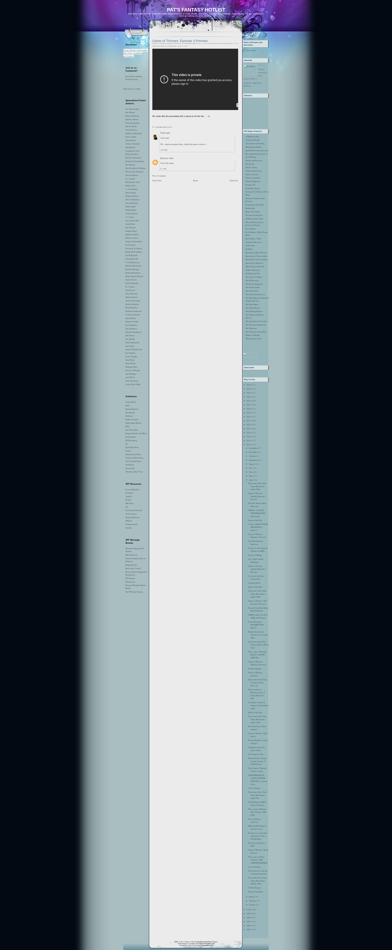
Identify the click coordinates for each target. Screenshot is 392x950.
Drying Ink (249, 163)
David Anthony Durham (135, 168)
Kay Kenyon (130, 227)
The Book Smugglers (254, 284)
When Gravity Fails (253, 338)
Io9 (126, 506)
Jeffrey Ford (130, 185)
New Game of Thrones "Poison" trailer (257, 770)
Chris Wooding (131, 380)
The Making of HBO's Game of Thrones (257, 803)
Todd (162, 132)
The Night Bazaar (252, 307)
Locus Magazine (132, 489)
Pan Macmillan (131, 429)
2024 (249, 392)
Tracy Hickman (131, 203)
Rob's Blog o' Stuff (253, 238)
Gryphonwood (131, 524)
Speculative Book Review (256, 252)
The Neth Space (251, 304)
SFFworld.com (131, 554)
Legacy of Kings (255, 555)
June (251, 472)
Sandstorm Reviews (253, 242)
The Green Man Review (255, 294)
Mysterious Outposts (254, 215)
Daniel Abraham (132, 115)
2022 (249, 400)
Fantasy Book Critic (253, 170)
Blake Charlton (131, 154)
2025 (249, 388)
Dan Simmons (131, 328)
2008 (249, 917)
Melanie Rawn (131, 297)
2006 (249, 925)
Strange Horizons (132, 517)
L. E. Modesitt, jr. (132, 262)
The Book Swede (252, 287)
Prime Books (130, 436)
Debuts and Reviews (253, 160)
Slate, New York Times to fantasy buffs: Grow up (257, 682)
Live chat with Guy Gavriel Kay (256, 577)
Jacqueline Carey (132, 150)
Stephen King (131, 231)
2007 (249, 921)
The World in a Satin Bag (255, 331)
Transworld (130, 468)
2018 (249, 416)
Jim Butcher (130, 147)
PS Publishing (131, 440)
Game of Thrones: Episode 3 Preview (180, 41)
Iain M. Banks (131, 126)
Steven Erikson (131, 175)
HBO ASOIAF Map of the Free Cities (257, 827)
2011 (249, 444)
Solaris (128, 450)
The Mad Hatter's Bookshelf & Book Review (257, 299)
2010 (249, 909)
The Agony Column (253, 277)
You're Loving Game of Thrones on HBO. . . (257, 550)
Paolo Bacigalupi (132, 123)
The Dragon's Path (255, 754)
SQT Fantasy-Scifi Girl (254, 266)
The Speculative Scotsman (256, 321)
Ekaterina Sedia (131, 321)
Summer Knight (254, 668)
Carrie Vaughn (131, 356)
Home (195, 180)
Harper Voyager (131, 419)
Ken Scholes (130, 318)
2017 (249, 420)
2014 (249, 432)
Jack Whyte (130, 377)
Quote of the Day (255, 520)
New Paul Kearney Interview (255, 542)
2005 (249, 929)
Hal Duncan (130, 164)
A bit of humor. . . (255, 788)
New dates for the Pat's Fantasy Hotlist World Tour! (258, 644)
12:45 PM (163, 150)
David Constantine (133, 157)
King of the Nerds (252, 211)
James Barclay (131, 129)
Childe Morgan (254, 887)
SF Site (128, 499)
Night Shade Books (133, 423)
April (251, 480)
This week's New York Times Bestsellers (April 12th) (257, 719)
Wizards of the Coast (134, 471)
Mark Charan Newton (134, 276)
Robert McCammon (133, 251)
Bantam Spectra (131, 409)
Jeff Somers (130, 335)
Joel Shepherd (131, 325)
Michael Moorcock (133, 265)
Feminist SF (250, 184)
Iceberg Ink (250, 208)
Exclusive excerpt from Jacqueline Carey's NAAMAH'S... (257, 836)
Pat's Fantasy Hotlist (196, 10)
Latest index (250, 50)
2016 (249, 424)
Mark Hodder (130, 210)
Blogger (215, 942)
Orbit (127, 426)
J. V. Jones (129, 217)
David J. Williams (132, 370)
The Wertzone (251, 328)
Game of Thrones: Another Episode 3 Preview (257, 496)
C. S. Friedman (131, 189)
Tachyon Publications (134, 457)
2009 (249, 913)
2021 (249, 404)
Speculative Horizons (254, 263)
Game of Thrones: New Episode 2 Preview (257, 602)
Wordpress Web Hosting (188, 945)
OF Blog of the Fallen (254, 218)
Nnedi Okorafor (131, 283)
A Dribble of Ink (252, 136)
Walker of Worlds (252, 335)
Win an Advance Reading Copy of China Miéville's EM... (256, 694)
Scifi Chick (250, 245)
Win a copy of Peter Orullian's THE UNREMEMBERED (257, 859)
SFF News (129, 503)
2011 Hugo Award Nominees (255, 560)
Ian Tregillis (130, 353)
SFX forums (130, 578)
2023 (249, 396)
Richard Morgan (132, 269)
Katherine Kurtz (132, 234)
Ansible (128, 496)
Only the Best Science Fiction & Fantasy (254, 224)
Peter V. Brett (130, 136)
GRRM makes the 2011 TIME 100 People (258, 616)
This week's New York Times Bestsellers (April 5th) (257, 795)
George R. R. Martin (133, 248)
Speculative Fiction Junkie (256, 256)
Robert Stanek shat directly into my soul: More (258, 634)
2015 (249, 428)
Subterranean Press (133, 454)
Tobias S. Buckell (132, 143)
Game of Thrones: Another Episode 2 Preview (257, 569)
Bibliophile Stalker (253, 147)
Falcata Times (251, 167)
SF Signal (129, 492)
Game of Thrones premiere (255, 674)
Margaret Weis (131, 366)
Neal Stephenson (132, 342)
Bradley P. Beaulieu (133, 133)
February (252, 900)
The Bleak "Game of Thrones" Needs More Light (258, 705)
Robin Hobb (130, 206)
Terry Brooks (130, 140)
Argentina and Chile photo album (256, 749)
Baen (127, 405)
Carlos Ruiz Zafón (133, 384)
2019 (249, 412)
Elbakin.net (130, 581)
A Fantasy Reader (252, 140)
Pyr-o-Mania (250, 228)
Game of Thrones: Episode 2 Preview (257, 663)
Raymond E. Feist (132, 182)
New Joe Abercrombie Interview (257, 505)
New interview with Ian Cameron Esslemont (257, 872)
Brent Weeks (130, 363)
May (251, 476)
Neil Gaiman (130, 192)
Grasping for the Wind (254, 204)
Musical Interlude (255, 891)
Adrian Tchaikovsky (133, 349)
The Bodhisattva (252, 280)
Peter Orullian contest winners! (257, 728)
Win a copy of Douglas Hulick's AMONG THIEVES (257, 654)
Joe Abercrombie (132, 109)
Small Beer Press (132, 447)
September (253, 460)
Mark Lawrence (131, 237)
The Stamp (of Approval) (255, 324)
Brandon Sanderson (133, 311)
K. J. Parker (130, 286)
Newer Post (157, 180)
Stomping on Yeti (252, 273)
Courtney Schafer (132, 314)
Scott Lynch (130, 244)
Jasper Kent (130, 223)
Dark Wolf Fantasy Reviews (256, 150)
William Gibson (132, 196)
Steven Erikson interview (254, 820)
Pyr (126, 443)
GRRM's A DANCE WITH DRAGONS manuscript (256, 513)
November (253, 452)
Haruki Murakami (132, 272)
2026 (249, 384)
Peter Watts (130, 360)
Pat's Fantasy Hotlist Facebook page (133, 78)
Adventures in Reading (255, 143)
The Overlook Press (133, 461)
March (251, 896)
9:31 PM (163, 169)
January (252, 904)
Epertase (164, 158)
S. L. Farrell (130, 178)
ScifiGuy (249, 249)
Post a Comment (159, 175)
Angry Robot (130, 402)
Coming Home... (255, 582)
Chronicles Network (133, 510)
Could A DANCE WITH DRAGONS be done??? (258, 527)
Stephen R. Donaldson (134, 161)
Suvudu (128, 527)
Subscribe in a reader (131, 88)
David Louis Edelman (134, 171)
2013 (249, 436)
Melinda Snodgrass (133, 332)
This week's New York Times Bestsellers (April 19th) (257, 593)
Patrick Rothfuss (132, 304)
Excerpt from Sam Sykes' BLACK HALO (258, 609)
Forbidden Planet (252, 188)
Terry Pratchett (131, 293)
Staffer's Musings (252, 270)
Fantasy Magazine (253, 181)
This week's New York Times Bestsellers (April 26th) (257, 486)
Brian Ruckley (131, 307)
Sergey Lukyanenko (133, 241)
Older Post (234, 180)
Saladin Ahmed (131, 119)
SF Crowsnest (131, 513)
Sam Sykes (129, 346)
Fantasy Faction (252, 174)
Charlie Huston (131, 213)
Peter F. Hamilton (132, 199)
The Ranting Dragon (253, 311)
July (251, 468)
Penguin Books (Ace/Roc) (136, 433)
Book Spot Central (133, 568)
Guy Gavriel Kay (132, 220)
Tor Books (129, 464)
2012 (249, 440)
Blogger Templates (189, 943)
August (252, 464)
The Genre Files (251, 290)
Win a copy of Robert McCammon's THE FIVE (257, 812)
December (253, 448)
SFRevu (128, 520)
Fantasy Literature (252, 177)
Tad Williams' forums (134, 591)
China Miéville (131, 258)
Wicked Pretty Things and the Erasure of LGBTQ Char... (257, 761)
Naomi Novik (131, 279)
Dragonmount (131, 564)
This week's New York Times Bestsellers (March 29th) (257, 880)
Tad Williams (130, 373)
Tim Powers (130, 290)
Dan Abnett (130, 112)
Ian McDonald (131, 255)
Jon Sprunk (130, 339)
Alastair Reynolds (132, 300)
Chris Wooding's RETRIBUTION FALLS (256, 624)
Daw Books (130, 412)
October (252, 456)
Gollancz (129, 415)
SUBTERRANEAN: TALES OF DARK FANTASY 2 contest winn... (257, 780)
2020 (249, 408)
